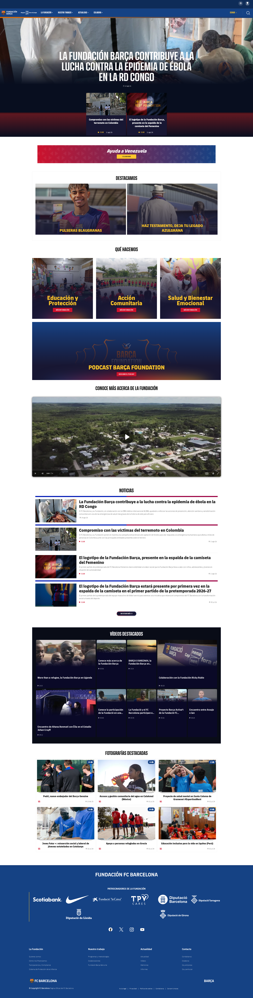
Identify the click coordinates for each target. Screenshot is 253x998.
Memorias (144, 965)
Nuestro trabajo (64, 12)
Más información (62, 310)
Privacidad (133, 988)
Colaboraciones (94, 961)
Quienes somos (35, 957)
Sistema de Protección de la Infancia (43, 969)
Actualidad (82, 12)
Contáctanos (187, 957)
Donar (232, 12)
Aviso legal (122, 988)
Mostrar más (128, 614)
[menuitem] (247, 3)
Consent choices (172, 988)
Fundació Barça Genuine (97, 965)
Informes (144, 969)
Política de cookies (146, 988)
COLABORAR (126, 156)
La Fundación (46, 12)
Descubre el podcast (126, 374)
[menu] (247, 3)
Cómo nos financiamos (38, 961)
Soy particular (187, 969)
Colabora (97, 12)
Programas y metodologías (98, 957)
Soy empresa (187, 965)
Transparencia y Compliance (40, 965)
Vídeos (143, 961)
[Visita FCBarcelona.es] (19, 12)
